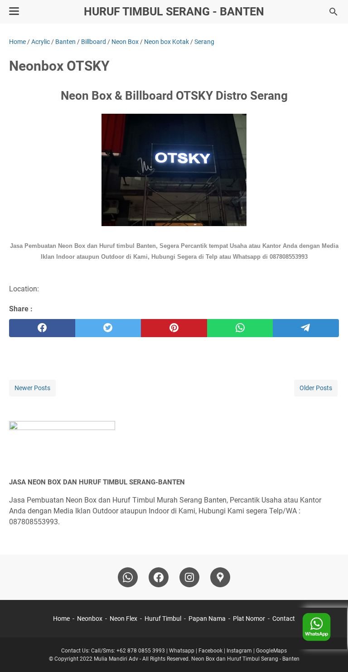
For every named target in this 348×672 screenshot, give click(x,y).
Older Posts (316, 388)
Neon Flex (123, 618)
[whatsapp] (240, 328)
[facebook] (42, 328)
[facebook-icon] (159, 577)
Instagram (239, 651)
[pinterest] (174, 328)
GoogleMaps (271, 651)
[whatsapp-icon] (128, 577)
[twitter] (108, 328)
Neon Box (203, 659)
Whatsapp (181, 651)
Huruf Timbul (163, 618)
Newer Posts (32, 388)
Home (61, 618)
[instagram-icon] (189, 577)
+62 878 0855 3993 (140, 651)
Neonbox (89, 618)
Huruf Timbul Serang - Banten (174, 11)
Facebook (210, 651)
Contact (283, 618)
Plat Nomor (249, 618)
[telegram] (306, 328)
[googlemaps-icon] (220, 577)
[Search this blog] (333, 11)
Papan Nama (207, 618)
